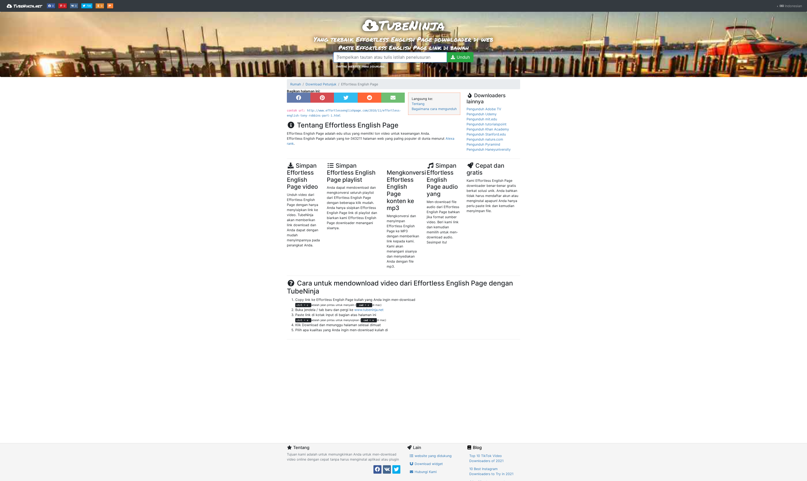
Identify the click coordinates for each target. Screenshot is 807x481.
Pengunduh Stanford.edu (486, 134)
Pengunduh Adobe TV (484, 109)
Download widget (428, 464)
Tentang (418, 104)
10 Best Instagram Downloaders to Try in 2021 (491, 471)
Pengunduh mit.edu (482, 119)
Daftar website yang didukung (360, 66)
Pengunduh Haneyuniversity (489, 149)
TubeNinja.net (27, 6)
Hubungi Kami (425, 472)
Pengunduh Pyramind (483, 144)
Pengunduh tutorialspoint (486, 124)
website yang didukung (433, 456)
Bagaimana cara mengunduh (434, 109)
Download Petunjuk (321, 84)
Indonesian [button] (793, 6)
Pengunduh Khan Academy (488, 129)
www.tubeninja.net (369, 310)
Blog (477, 447)
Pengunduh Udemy (482, 114)
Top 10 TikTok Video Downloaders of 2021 (486, 458)
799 (89, 5)
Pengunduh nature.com (485, 139)
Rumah (295, 84)
